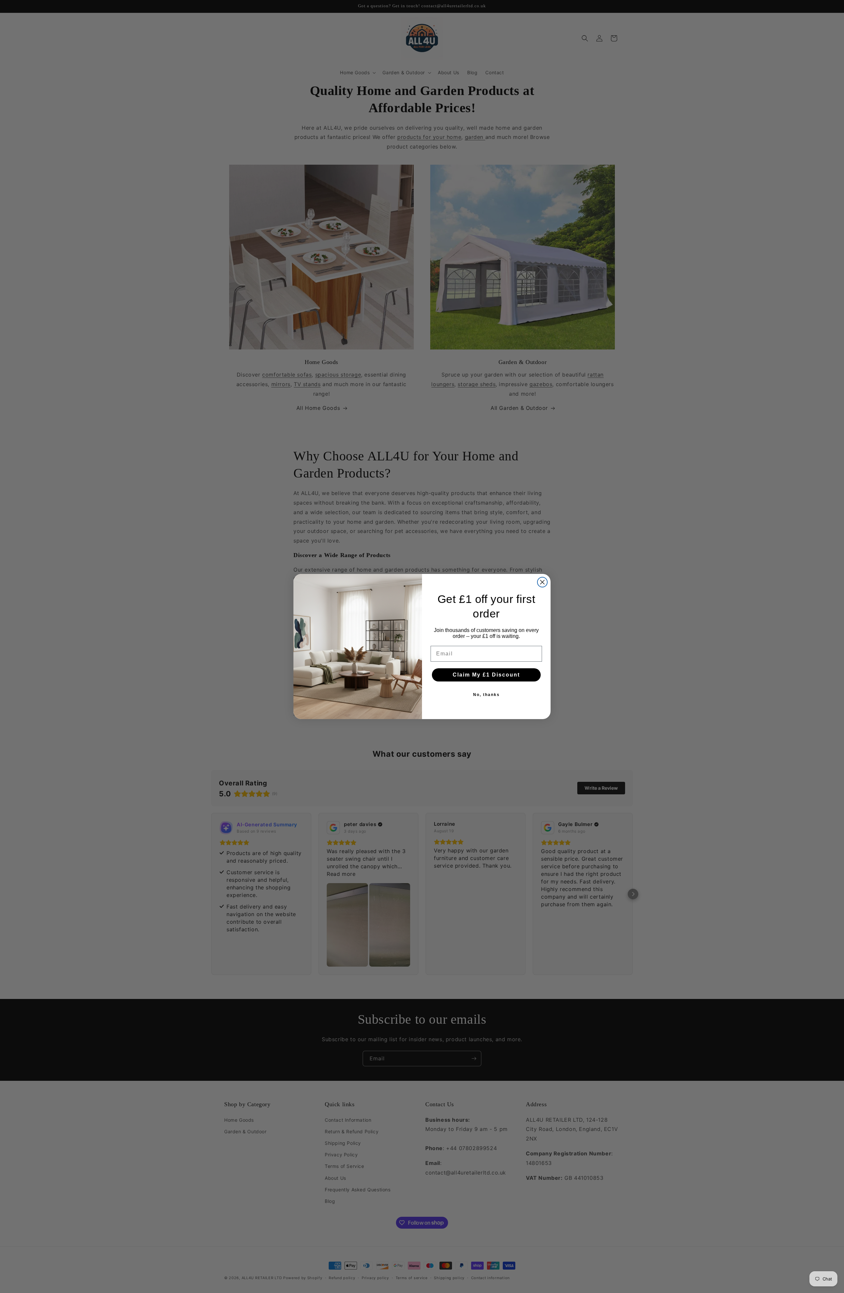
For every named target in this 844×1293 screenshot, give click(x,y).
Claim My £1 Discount (486, 675)
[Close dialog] (542, 582)
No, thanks (486, 694)
